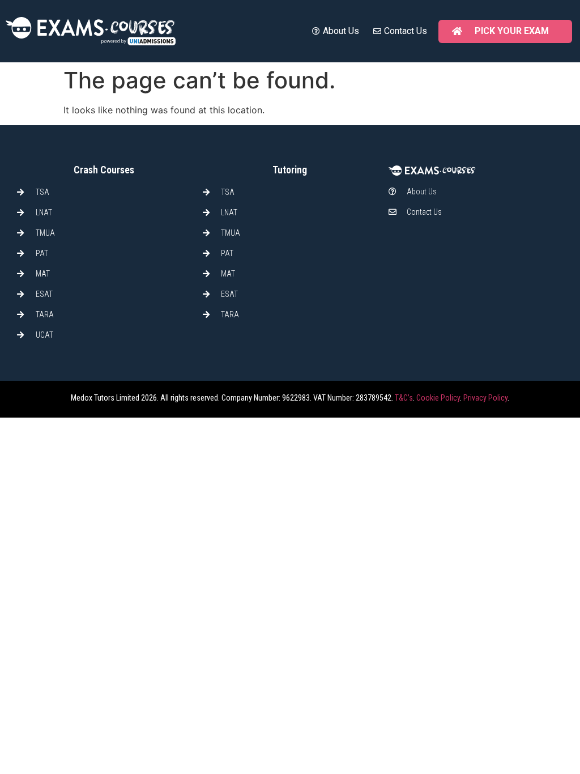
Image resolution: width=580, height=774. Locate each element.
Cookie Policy (438, 397)
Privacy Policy (485, 397)
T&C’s (404, 397)
